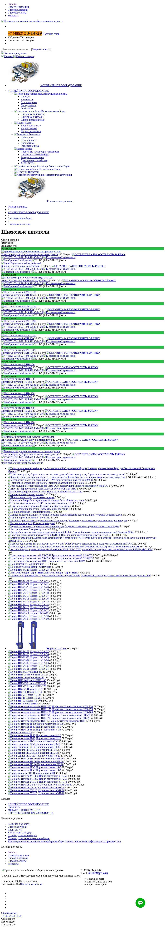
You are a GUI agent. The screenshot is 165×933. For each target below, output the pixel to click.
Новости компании (18, 6)
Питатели (33, 172)
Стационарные (29, 102)
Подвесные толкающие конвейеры (40, 151)
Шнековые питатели (32, 116)
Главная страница (17, 206)
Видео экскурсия (17, 826)
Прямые (25, 96)
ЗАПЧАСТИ (27, 163)
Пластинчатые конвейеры (35, 154)
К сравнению (68, 257)
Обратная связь (51, 33)
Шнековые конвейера (32, 114)
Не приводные (29, 140)
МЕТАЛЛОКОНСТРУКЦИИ (24, 810)
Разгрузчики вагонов (32, 157)
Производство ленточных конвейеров (28, 838)
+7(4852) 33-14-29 (33, 257)
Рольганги (34, 134)
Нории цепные (29, 128)
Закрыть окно (39, 49)
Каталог (8, 56)
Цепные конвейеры (49, 169)
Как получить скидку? (20, 832)
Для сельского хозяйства (34, 160)
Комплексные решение (59, 201)
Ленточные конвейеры (54, 93)
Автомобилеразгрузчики (58, 174)
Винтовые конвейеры (53, 111)
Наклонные (27, 99)
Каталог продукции (15, 53)
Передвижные (28, 105)
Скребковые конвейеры (56, 166)
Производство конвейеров (22, 835)
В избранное (25, 260)
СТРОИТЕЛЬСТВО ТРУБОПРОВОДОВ (30, 813)
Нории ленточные (31, 125)
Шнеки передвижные (32, 119)
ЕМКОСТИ (14, 807)
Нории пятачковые (31, 131)
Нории (28, 122)
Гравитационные (30, 145)
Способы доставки (18, 9)
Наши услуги (15, 829)
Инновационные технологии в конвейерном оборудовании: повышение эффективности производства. (64, 841)
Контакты (13, 15)
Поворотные (27, 143)
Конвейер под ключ (18, 823)
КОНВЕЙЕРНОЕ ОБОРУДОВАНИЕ (61, 85)
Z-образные (27, 108)
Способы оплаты (17, 12)
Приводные (27, 137)
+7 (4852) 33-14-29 (11, 916)
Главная (12, 4)
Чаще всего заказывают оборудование (22, 463)
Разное (28, 148)
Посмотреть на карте (31, 884)
